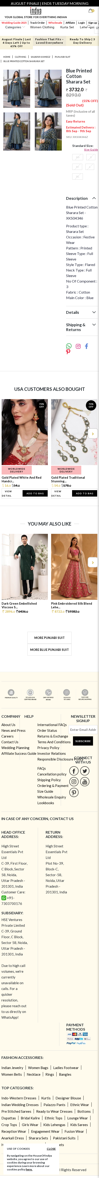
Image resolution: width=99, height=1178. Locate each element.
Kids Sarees (79, 1125)
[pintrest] (74, 792)
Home (6, 56)
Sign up (92, 22)
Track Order (37, 22)
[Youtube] (85, 781)
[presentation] (6, 433)
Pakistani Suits (64, 1138)
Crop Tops (9, 1125)
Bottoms (84, 1111)
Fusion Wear (74, 1131)
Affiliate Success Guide (18, 753)
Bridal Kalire (30, 1118)
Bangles (65, 1074)
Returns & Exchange (52, 736)
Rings (49, 1074)
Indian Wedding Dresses (20, 1105)
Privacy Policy (48, 748)
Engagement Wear (45, 1131)
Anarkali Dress (12, 1138)
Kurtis (46, 1098)
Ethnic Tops (53, 1118)
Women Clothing (42, 27)
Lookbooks (45, 803)
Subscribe (83, 741)
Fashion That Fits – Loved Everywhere (49, 40)
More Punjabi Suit (49, 638)
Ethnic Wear (79, 1105)
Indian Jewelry (12, 1068)
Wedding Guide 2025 (14, 22)
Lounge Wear (77, 1118)
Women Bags (38, 1068)
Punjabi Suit (62, 56)
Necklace (34, 1074)
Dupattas (8, 1118)
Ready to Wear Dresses (54, 1111)
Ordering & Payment (53, 785)
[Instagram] (74, 781)
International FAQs (52, 725)
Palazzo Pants (54, 1105)
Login (81, 22)
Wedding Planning (15, 748)
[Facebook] (74, 770)
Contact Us (9, 742)
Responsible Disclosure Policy (60, 759)
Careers (7, 736)
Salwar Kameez (40, 56)
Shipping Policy (49, 780)
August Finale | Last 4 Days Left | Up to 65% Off (16, 42)
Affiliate (70, 22)
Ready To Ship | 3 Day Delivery (82, 40)
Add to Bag (35, 493)
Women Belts (11, 1074)
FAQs (41, 768)
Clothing (20, 56)
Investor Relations (51, 753)
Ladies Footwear (66, 1068)
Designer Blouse (68, 1098)
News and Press (13, 730)
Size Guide (91, 149)
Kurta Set (67, 27)
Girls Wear (30, 1125)
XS (77, 157)
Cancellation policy (52, 774)
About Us (8, 725)
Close (51, 1148)
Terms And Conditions (54, 742)
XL (77, 176)
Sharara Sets (38, 1138)
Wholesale (55, 22)
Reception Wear (13, 1131)
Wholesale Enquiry (51, 797)
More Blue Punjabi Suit (49, 650)
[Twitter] (85, 770)
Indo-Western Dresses (18, 1098)
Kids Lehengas (54, 1125)
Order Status (47, 730)
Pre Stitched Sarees (16, 1111)
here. (29, 1169)
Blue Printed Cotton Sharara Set (23, 61)
